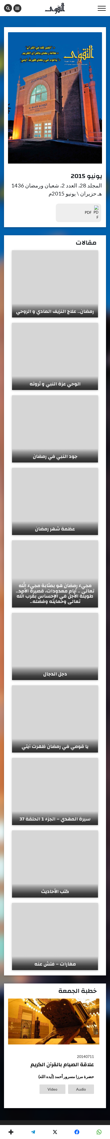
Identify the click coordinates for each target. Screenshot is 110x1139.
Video (52, 1089)
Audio (81, 1089)
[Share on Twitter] (55, 1132)
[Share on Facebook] (77, 1132)
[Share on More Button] (11, 1132)
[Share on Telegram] (33, 1132)
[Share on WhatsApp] (99, 1132)
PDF (88, 212)
